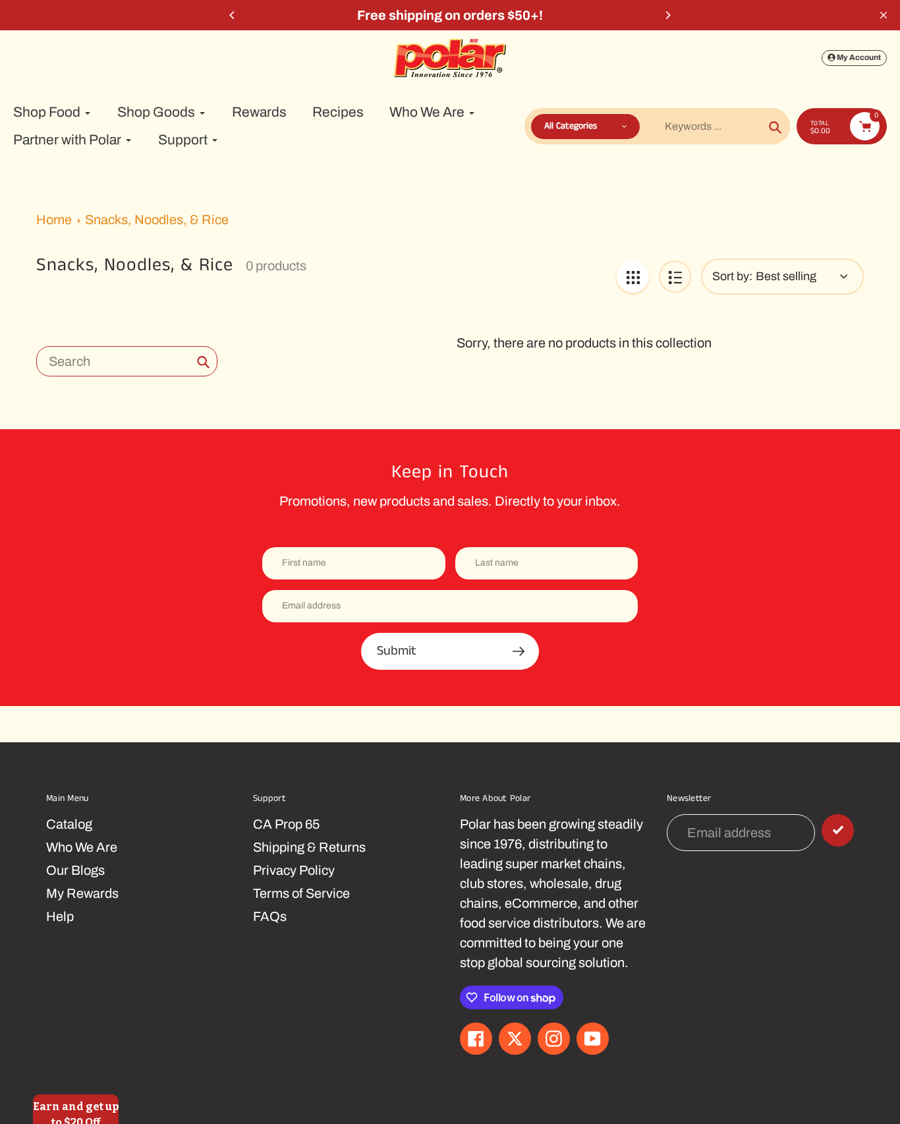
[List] (675, 276)
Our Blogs (75, 870)
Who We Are (81, 847)
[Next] (667, 15)
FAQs (270, 916)
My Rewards (82, 893)
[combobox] (126, 361)
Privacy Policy (294, 870)
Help (60, 916)
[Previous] (232, 15)
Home (54, 219)
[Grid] (633, 276)
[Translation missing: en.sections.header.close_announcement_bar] (883, 15)
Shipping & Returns (309, 847)
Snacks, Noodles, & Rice (157, 219)
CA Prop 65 (286, 824)
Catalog (69, 824)
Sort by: (732, 276)
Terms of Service (301, 893)
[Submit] (838, 830)
